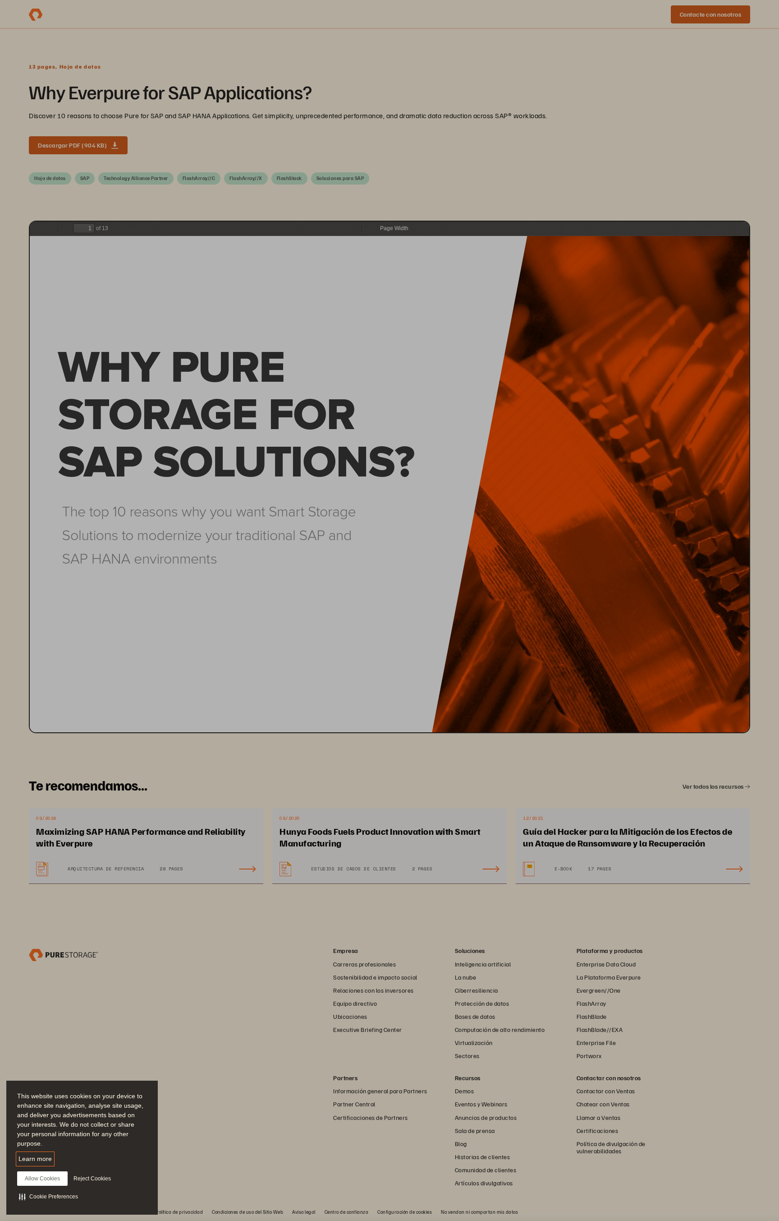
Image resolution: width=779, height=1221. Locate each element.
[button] (48, 1196)
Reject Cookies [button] (92, 1178)
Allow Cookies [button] (42, 1178)
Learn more (35, 1158)
